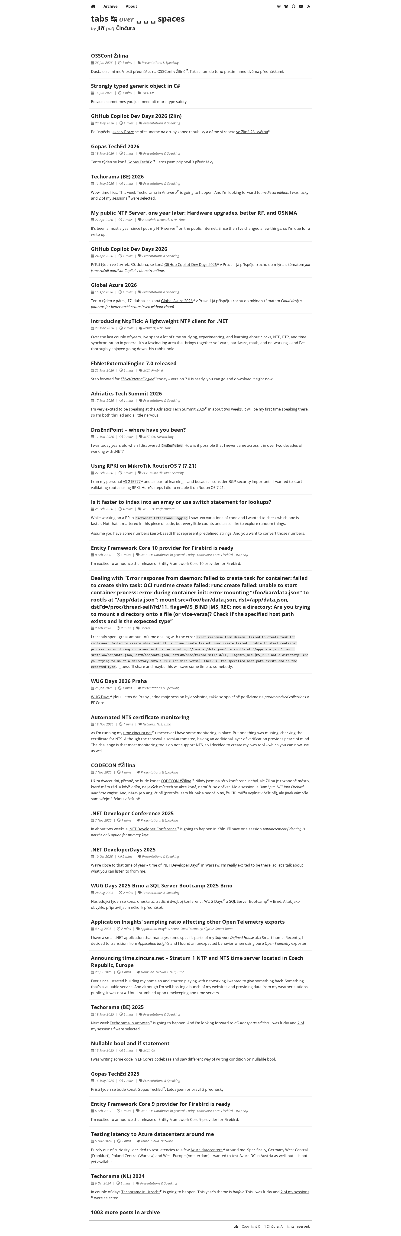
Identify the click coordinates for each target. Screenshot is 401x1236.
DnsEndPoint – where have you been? (138, 429)
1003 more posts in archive (125, 1212)
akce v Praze (123, 131)
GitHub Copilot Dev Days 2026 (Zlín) (136, 116)
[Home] (93, 6)
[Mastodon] (279, 6)
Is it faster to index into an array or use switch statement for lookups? (181, 501)
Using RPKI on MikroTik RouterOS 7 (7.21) (143, 465)
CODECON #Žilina (113, 765)
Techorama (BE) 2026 (117, 176)
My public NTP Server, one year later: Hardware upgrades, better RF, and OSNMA (194, 212)
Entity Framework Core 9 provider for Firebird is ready (160, 1103)
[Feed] (308, 6)
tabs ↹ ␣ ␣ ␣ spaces (138, 18)
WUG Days (100, 696)
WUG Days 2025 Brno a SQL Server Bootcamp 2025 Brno (162, 885)
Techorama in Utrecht (140, 1191)
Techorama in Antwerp (157, 192)
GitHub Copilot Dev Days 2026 (129, 248)
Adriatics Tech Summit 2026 (126, 393)
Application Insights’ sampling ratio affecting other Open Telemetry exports (188, 921)
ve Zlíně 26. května (252, 131)
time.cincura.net (137, 732)
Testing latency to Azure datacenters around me (152, 1134)
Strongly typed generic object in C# (135, 85)
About (131, 6)
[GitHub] (293, 6)
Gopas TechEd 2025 (115, 1073)
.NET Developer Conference (153, 829)
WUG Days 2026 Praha (119, 681)
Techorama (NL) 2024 (118, 1176)
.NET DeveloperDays (180, 865)
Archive (110, 6)
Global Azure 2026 (114, 284)
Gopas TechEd (139, 162)
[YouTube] (301, 6)
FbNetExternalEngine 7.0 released (134, 363)
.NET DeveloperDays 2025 (123, 849)
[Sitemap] (236, 1226)
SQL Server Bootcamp (248, 901)
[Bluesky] (286, 6)
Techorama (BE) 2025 (117, 1007)
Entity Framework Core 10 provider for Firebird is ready (162, 547)
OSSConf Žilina (109, 55)
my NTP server (162, 228)
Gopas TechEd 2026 (115, 146)
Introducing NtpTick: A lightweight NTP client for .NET (159, 321)
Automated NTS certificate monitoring (140, 717)
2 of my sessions (113, 198)
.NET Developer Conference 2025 (132, 813)
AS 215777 (132, 481)
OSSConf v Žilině (171, 71)
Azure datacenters (207, 1149)
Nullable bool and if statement (130, 1043)
